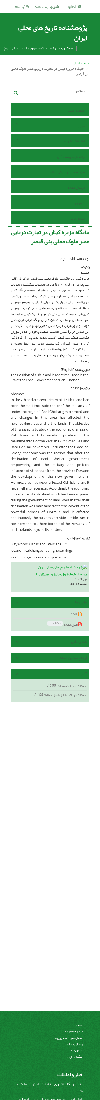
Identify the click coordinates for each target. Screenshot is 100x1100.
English (71, 6)
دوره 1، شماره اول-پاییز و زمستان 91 (61, 574)
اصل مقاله (63, 624)
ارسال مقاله (76, 187)
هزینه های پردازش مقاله (67, 172)
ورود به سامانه (45, 6)
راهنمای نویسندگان (71, 156)
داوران (80, 202)
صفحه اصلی (81, 63)
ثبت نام (20, 6)
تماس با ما (77, 218)
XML (74, 614)
